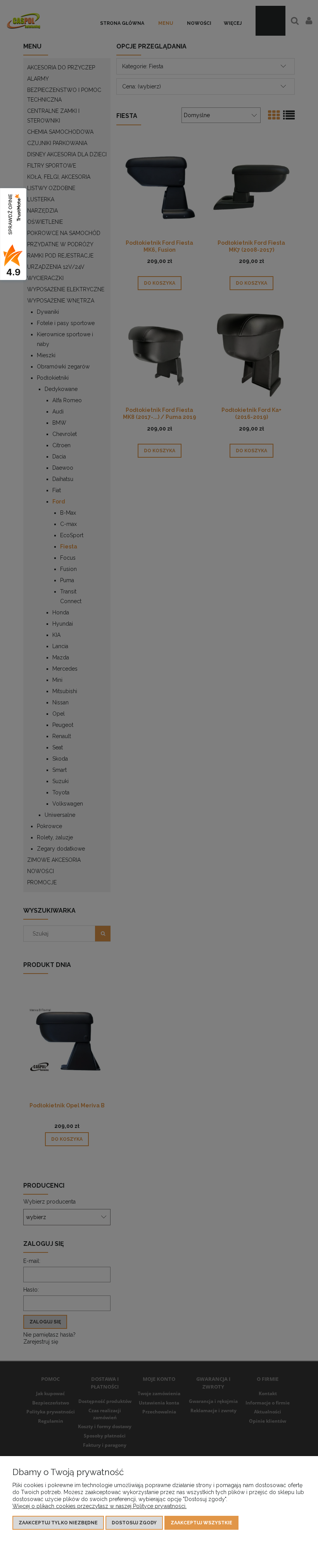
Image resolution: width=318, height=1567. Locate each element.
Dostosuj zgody (134, 1522)
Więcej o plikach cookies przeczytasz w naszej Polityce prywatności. (99, 1506)
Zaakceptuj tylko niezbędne (58, 1522)
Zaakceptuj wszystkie (201, 1522)
